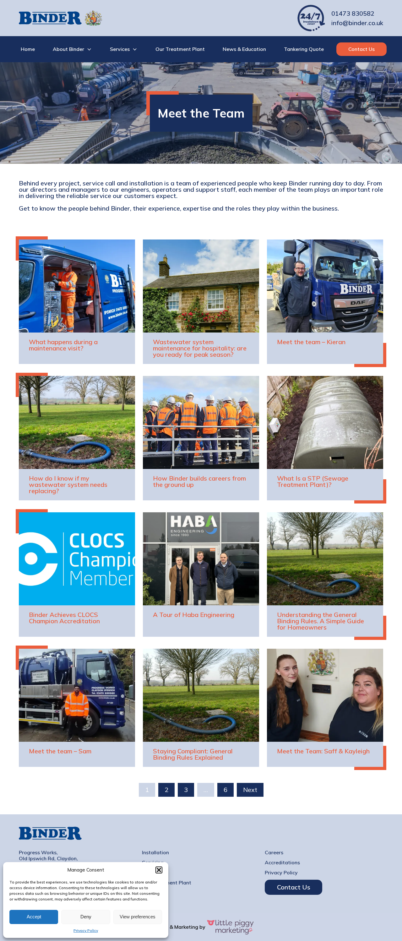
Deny (85, 916)
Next (250, 790)
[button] (159, 870)
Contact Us (361, 49)
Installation (155, 853)
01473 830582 (352, 13)
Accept (34, 916)
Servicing (153, 863)
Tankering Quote (304, 49)
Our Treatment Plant (180, 49)
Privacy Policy (85, 930)
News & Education (244, 49)
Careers (274, 853)
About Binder (68, 49)
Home (28, 49)
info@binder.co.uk (357, 23)
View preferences (137, 916)
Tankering (154, 873)
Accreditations (282, 863)
